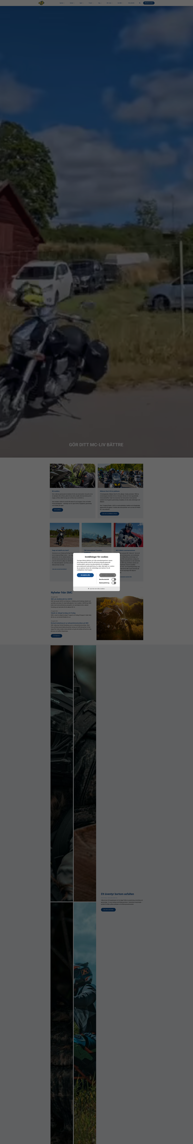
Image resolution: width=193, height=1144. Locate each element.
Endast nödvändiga (108, 575)
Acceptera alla (85, 575)
